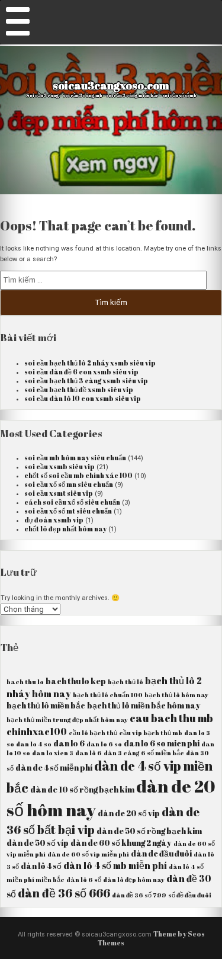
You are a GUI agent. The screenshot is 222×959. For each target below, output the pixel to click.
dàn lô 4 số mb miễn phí (115, 865)
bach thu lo (25, 682)
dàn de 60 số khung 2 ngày (121, 843)
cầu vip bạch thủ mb (150, 733)
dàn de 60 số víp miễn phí (88, 854)
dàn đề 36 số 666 (64, 893)
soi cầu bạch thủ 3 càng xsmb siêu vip (86, 380)
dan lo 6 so (104, 744)
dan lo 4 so (34, 744)
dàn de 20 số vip (129, 813)
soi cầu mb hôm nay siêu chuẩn (75, 457)
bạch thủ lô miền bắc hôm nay (144, 705)
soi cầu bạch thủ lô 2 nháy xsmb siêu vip (90, 362)
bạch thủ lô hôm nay (176, 695)
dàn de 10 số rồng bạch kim (82, 789)
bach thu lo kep (76, 681)
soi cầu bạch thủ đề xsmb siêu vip (78, 389)
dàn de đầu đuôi (161, 853)
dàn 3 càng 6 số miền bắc (144, 753)
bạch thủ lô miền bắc (46, 705)
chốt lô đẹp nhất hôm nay (65, 528)
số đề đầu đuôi (189, 895)
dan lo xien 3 (52, 753)
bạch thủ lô (125, 682)
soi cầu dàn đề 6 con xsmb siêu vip (81, 371)
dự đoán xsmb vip (53, 519)
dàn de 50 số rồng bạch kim (149, 831)
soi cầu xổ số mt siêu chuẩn (68, 510)
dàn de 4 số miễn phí (53, 767)
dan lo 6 (69, 743)
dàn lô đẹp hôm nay (134, 879)
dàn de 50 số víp (38, 843)
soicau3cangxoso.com (111, 85)
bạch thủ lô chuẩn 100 (108, 695)
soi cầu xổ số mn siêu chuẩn (68, 484)
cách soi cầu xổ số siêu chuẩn (72, 502)
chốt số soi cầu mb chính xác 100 (78, 475)
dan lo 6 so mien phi (162, 743)
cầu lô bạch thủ (93, 733)
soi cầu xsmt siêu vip (58, 493)
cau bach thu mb (171, 718)
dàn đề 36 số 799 (139, 895)
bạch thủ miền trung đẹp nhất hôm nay (67, 720)
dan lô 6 (88, 753)
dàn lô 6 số (83, 879)
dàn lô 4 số (41, 866)
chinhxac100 (37, 731)
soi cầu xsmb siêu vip (59, 466)
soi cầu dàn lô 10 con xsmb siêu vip (82, 398)
